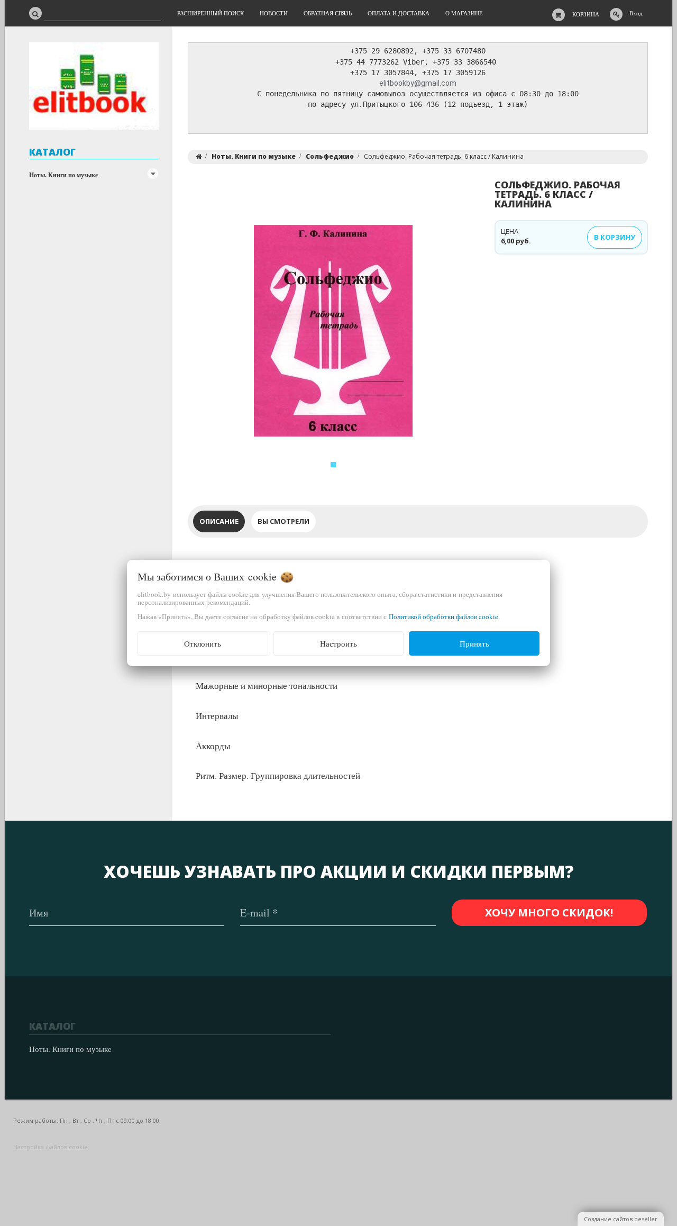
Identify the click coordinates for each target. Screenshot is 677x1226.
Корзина (585, 14)
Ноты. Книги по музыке (63, 174)
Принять (474, 643)
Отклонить (202, 643)
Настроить (338, 643)
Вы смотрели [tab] (283, 521)
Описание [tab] (219, 521)
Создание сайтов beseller (620, 1219)
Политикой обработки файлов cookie (443, 616)
